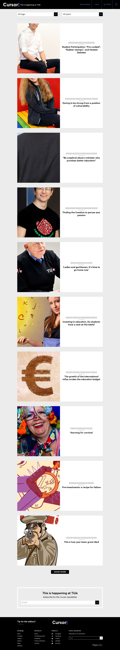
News (19, 634)
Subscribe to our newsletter (77, 634)
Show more (60, 572)
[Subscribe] (97, 602)
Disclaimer (37, 638)
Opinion (19, 641)
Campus (19, 638)
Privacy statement (39, 641)
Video (19, 643)
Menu (108, 4)
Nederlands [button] (85, 4)
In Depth (19, 636)
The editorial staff (39, 636)
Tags (97, 4)
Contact (36, 643)
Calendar (19, 646)
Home (36, 634)
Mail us (21, 624)
